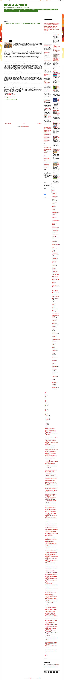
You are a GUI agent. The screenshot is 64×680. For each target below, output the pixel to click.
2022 (46, 397)
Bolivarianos (54, 210)
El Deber (57, 665)
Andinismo (53, 193)
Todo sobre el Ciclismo (55, 161)
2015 (46, 406)
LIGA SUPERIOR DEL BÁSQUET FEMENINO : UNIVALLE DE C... (50, 570)
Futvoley (53, 262)
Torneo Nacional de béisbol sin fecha (50, 536)
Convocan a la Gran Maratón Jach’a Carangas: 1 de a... (50, 629)
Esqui (53, 247)
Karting (53, 304)
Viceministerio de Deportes (11, 94)
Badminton (53, 197)
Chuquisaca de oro (46, 68)
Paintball (53, 332)
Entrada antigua (39, 123)
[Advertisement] (32, 15)
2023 (46, 396)
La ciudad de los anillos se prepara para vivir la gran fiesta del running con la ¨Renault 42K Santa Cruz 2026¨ (51, 24)
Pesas (53, 344)
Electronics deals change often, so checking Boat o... (47, 128)
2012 (46, 410)
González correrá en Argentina (49, 491)
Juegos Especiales (55, 285)
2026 (46, 392)
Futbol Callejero (54, 258)
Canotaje (53, 221)
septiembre (47, 419)
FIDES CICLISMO (46, 164)
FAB (52, 250)
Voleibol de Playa (54, 387)
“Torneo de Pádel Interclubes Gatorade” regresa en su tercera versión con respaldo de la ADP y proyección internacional (52, 29)
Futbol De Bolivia (56, 34)
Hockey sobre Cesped (55, 274)
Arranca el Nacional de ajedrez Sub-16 (51, 455)
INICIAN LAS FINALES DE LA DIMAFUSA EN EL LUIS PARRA (51, 534)
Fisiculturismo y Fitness (55, 254)
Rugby (47, 9)
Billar (53, 209)
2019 (46, 401)
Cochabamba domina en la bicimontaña (51, 584)
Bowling (53, 214)
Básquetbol (54, 202)
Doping (53, 240)
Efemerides (54, 241)
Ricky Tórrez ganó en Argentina (50, 463)
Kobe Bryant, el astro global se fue (58, 138)
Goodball (53, 268)
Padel (53, 330)
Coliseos (53, 226)
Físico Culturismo (54, 253)
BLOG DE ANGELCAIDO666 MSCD (56, 45)
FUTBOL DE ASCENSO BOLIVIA (56, 53)
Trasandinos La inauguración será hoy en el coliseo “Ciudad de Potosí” (47, 100)
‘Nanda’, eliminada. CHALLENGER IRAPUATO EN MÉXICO (50, 498)
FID (52, 251)
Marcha (53, 311)
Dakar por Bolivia (56, 110)
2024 (46, 395)
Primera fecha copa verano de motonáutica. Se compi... (49, 595)
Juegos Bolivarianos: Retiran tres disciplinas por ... (50, 590)
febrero (47, 652)
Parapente (53, 336)
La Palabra (51, 665)
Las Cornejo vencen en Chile (49, 471)
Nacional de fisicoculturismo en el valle (51, 470)
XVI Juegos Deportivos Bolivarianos (47, 152)
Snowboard (54, 360)
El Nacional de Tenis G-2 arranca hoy (50, 645)
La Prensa (57, 664)
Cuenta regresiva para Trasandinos (50, 517)
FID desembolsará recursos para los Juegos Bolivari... (50, 509)
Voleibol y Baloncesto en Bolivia (55, 71)
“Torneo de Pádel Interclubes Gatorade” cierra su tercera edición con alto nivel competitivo (51, 27)
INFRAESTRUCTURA (55, 279)
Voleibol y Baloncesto (23, 9)
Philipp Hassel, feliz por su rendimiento (51, 651)
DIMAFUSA (54, 236)
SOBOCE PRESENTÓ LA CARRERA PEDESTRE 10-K (50, 514)
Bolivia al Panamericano (49, 535)
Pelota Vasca (54, 341)
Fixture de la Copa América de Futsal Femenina (58, 100)
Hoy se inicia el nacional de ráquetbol (50, 598)
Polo (53, 347)
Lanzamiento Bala (55, 308)
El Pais (55, 665)
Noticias (53, 326)
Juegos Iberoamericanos (56, 286)
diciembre (47, 415)
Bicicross (53, 206)
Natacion (55, 9)
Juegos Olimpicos (11, 9)
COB (53, 224)
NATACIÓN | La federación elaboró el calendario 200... (50, 555)
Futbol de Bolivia (46, 165)
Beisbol (38, 9)
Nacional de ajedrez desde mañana (50, 460)
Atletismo (33, 9)
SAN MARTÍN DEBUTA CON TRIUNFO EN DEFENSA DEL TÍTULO (51, 525)
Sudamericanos (54, 366)
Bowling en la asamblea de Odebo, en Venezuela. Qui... (51, 610)
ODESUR (53, 327)
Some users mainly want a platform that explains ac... (47, 134)
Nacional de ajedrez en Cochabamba (50, 494)
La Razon (45, 665)
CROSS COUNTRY (55, 227)
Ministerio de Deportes (55, 313)
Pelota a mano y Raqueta (56, 339)
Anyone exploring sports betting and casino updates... (47, 131)
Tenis (29, 9)
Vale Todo (53, 380)
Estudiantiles (54, 248)
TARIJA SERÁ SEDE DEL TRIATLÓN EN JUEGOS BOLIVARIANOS (51, 572)
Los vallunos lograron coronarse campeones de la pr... (50, 583)
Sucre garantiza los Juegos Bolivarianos (51, 642)
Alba (53, 190)
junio (46, 423)
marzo (47, 427)
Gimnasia (53, 265)
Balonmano (54, 200)
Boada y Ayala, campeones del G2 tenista (51, 615)
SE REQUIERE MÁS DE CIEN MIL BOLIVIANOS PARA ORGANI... (50, 612)
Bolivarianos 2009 (48, 444)
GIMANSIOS (54, 264)
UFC (53, 379)
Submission (54, 364)
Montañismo (54, 317)
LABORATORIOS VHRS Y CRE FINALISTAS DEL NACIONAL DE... (50, 500)
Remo (53, 353)
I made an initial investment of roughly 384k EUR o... (47, 137)
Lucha (53, 310)
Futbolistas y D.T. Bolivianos (56, 85)
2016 (46, 405)
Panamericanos (54, 333)
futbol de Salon (54, 261)
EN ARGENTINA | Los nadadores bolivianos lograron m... (50, 428)
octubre (47, 418)
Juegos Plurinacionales (55, 296)
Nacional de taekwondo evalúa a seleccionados (50, 480)
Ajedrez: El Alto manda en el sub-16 (50, 439)
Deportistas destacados (55, 234)
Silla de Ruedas (54, 357)
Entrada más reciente (8, 123)
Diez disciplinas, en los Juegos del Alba (51, 456)
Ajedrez (51, 9)
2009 (46, 414)
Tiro (52, 373)
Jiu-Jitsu (53, 282)
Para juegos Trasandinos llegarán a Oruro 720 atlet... (50, 631)
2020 (46, 400)
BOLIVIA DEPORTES (15, 5)
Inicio (24, 123)
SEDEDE (53, 356)
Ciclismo (53, 223)
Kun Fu (53, 307)
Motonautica (54, 320)
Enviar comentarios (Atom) (25, 126)
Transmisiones (54, 376)
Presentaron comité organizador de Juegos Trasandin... (50, 432)
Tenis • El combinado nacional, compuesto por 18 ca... (49, 623)
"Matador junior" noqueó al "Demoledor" (51, 490)
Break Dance (54, 217)
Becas (53, 203)
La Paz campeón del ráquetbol (49, 562)
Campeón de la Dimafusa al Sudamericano (49, 542)
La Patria (48, 665)
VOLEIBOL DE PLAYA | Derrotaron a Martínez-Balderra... (50, 532)
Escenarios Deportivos (55, 244)
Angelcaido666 (46, 167)
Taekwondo (54, 369)
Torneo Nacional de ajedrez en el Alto (50, 543)
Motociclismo (54, 319)
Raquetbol (42, 9)
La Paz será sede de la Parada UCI (50, 503)
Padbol (53, 329)
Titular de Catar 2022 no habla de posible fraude (58, 177)
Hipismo (53, 272)
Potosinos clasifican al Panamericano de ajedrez (47, 60)
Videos (53, 384)
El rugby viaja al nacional (47, 108)
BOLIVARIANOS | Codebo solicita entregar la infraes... (50, 458)
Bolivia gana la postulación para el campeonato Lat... (50, 507)
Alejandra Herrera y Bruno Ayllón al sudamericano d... (50, 564)
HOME (6, 9)
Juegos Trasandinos (55, 300)
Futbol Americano (54, 256)
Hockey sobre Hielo (55, 276)
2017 (46, 404)
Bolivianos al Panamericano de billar (50, 430)
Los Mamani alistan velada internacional (51, 485)
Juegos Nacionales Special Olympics (55, 291)
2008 (46, 655)
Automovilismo (54, 196)
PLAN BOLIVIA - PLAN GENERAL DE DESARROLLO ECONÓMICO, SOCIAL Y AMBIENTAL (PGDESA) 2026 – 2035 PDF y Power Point (56, 49)
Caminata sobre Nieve (55, 220)
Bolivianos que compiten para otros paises (55, 212)
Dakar (17, 9)
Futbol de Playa (54, 259)
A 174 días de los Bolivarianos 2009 (50, 482)
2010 (46, 413)
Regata (53, 351)
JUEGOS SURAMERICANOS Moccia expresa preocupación (47, 82)
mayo (46, 424)
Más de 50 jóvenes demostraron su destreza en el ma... (50, 473)
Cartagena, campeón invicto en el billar (51, 435)
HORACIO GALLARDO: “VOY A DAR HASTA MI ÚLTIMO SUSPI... (50, 475)
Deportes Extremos (55, 230)
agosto (47, 420)
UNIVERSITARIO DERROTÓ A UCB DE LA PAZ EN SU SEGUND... (51, 602)
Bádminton (53, 199)
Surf (52, 367)
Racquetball (54, 350)
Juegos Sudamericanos (55, 298)
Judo (53, 283)
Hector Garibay (54, 271)
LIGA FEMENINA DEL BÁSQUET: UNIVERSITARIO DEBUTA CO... (50, 614)
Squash (53, 363)
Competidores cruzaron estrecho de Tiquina (47, 45)
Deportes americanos (55, 135)
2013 (46, 409)
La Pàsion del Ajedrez (47, 158)
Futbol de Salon (55, 122)
